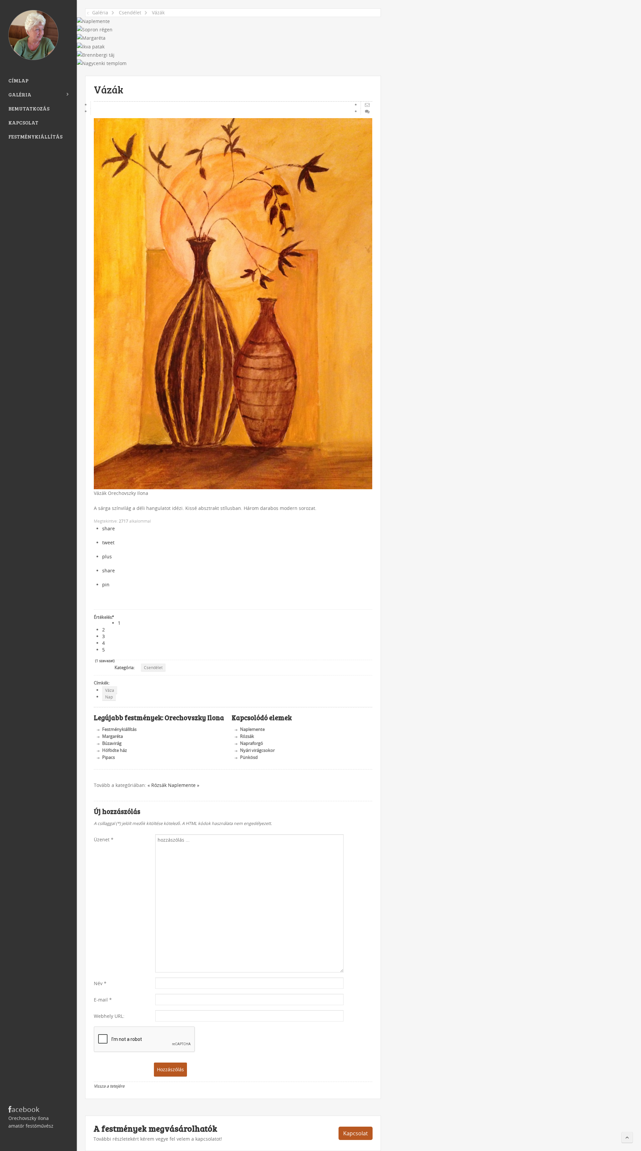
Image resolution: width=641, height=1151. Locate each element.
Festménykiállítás (35, 136)
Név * (100, 983)
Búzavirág (112, 743)
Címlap (18, 80)
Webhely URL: (109, 1016)
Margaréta (112, 736)
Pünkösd (249, 757)
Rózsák (247, 736)
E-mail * (103, 999)
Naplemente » (183, 785)
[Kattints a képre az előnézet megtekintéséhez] (233, 303)
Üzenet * (104, 839)
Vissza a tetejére (109, 1086)
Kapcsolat (23, 122)
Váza (109, 690)
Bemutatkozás (28, 108)
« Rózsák (158, 785)
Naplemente (252, 729)
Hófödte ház (114, 750)
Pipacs (108, 757)
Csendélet (153, 667)
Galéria (19, 94)
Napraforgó (251, 743)
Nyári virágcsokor (257, 750)
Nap (109, 696)
